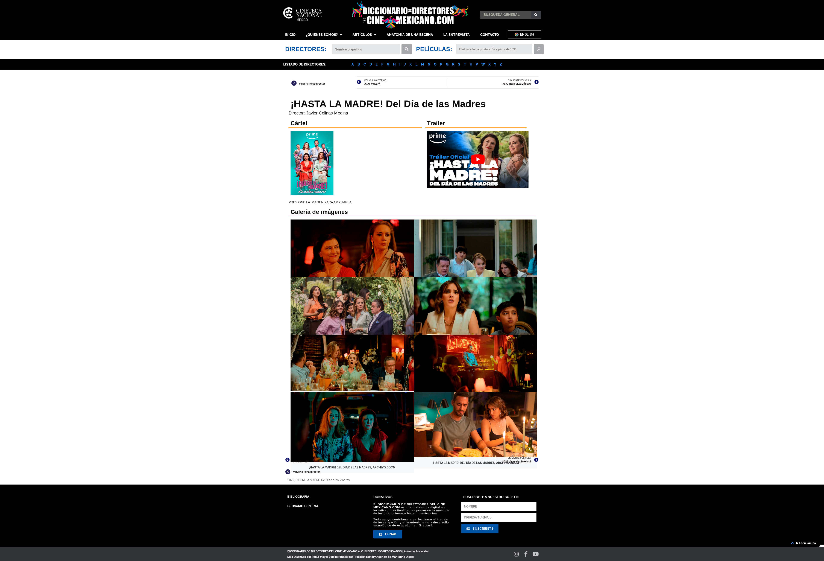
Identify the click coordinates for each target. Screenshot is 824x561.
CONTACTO (489, 35)
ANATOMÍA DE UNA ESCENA (410, 35)
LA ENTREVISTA (456, 35)
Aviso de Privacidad (416, 551)
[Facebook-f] (526, 554)
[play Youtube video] (478, 159)
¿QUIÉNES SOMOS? (322, 35)
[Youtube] (536, 554)
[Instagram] (516, 554)
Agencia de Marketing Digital (395, 556)
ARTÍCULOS (362, 35)
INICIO (290, 35)
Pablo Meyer (320, 556)
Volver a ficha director (306, 471)
